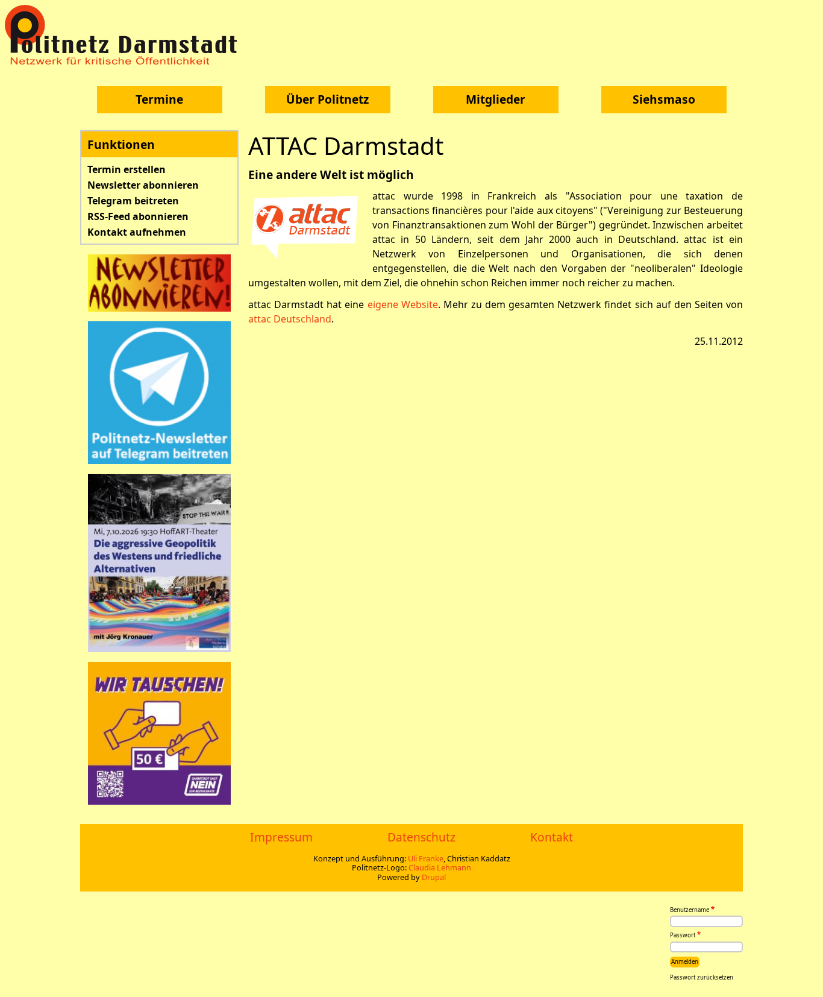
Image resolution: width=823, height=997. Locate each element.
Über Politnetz (327, 99)
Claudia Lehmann (439, 867)
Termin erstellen (126, 169)
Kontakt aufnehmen (136, 232)
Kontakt (551, 837)
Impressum (281, 837)
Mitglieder (495, 99)
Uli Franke (425, 858)
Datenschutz (421, 837)
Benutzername (689, 910)
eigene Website (403, 304)
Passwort (682, 936)
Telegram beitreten (133, 200)
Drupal (434, 877)
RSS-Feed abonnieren (138, 216)
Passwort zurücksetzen (701, 977)
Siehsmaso (664, 99)
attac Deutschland (289, 319)
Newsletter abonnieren (143, 185)
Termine (159, 99)
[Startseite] (125, 34)
